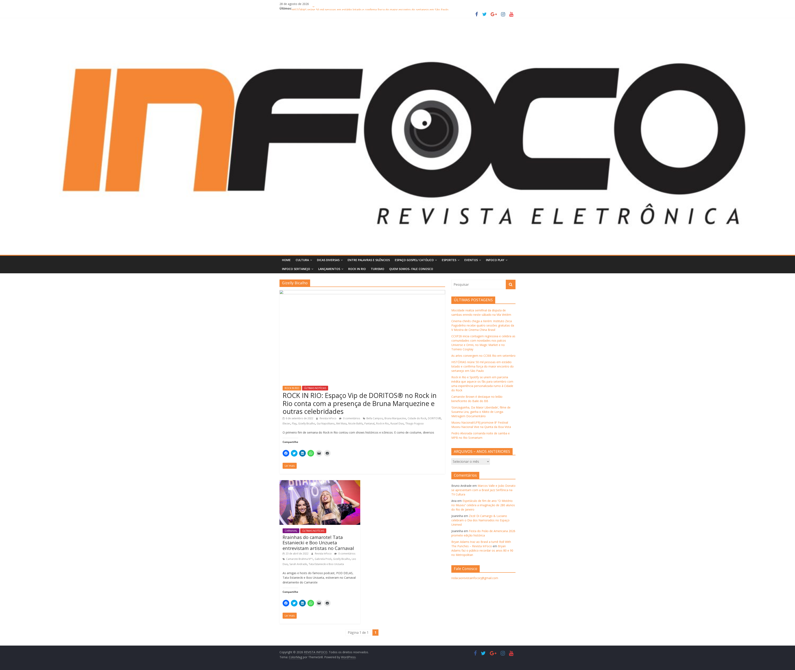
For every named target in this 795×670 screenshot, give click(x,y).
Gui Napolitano (326, 423)
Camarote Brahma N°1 (299, 559)
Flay (294, 423)
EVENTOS (471, 260)
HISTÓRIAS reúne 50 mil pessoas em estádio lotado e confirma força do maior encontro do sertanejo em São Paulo (482, 366)
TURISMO (377, 269)
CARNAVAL (291, 531)
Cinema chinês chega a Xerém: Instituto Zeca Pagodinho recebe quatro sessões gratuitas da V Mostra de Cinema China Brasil (482, 325)
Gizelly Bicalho (306, 423)
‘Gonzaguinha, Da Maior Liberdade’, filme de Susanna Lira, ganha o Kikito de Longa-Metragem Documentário (481, 411)
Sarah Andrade (298, 564)
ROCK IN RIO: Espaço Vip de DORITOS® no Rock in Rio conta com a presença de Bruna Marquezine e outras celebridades (360, 403)
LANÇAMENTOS (329, 269)
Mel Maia (341, 423)
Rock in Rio (382, 423)
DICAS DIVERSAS (328, 260)
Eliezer (286, 423)
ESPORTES (449, 260)
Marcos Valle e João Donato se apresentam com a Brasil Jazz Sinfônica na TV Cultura (483, 490)
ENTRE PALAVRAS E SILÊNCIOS (369, 260)
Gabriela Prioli (323, 559)
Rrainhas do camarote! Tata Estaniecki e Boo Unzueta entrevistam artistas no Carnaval (318, 542)
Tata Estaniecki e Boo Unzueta (326, 564)
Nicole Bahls (355, 423)
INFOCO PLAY (495, 260)
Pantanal (369, 423)
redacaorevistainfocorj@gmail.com (474, 578)
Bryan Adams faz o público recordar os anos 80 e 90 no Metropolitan (482, 550)
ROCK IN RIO (357, 269)
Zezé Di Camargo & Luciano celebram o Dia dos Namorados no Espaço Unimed (480, 520)
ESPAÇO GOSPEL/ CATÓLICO (414, 260)
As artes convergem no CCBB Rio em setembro (324, 8)
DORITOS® (434, 418)
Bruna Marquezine (395, 418)
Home (286, 260)
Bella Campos (374, 418)
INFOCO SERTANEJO (296, 269)
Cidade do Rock (417, 418)
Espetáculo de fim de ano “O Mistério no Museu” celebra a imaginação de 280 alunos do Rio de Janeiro (483, 505)
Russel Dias (397, 423)
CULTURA (302, 260)
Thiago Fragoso (414, 423)
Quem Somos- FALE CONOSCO (411, 269)
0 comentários (351, 418)
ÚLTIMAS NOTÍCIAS (315, 388)
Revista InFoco (328, 418)
